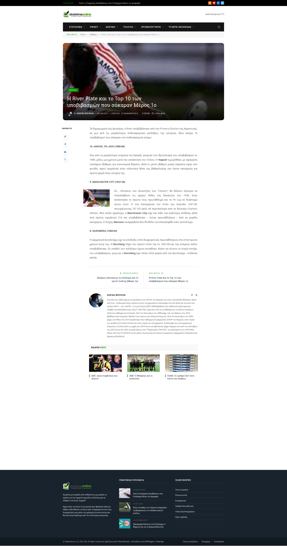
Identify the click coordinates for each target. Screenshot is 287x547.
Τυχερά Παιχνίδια (180, 26)
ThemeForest (124, 541)
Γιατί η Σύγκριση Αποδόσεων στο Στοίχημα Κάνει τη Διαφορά (148, 495)
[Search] (218, 27)
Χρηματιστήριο (151, 26)
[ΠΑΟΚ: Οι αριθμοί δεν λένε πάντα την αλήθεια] (181, 363)
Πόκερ (94, 26)
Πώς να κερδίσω (190, 541)
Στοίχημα (75, 26)
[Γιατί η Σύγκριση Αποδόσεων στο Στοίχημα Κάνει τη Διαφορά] (124, 493)
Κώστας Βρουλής (85, 113)
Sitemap (160, 541)
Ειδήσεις (73, 90)
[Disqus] (143, 424)
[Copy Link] (65, 137)
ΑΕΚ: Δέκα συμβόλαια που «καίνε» (104, 377)
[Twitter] (65, 159)
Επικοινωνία (181, 495)
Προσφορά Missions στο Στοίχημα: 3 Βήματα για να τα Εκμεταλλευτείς (149, 525)
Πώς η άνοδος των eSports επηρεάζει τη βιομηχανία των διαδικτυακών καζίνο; (112, 3)
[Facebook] (65, 144)
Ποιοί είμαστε (181, 489)
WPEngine (149, 541)
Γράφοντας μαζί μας (184, 506)
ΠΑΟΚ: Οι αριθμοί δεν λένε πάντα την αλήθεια (180, 377)
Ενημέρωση (180, 500)
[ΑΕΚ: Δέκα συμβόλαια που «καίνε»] (105, 363)
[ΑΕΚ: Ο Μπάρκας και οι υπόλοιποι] (143, 363)
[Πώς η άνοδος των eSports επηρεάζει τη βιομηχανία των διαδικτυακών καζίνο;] (124, 507)
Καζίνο (110, 26)
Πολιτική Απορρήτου (185, 511)
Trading (128, 26)
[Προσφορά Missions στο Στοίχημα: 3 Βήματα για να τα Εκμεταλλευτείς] (124, 523)
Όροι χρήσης (181, 517)
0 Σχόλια (146, 113)
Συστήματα (219, 541)
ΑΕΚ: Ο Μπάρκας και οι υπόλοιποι (141, 377)
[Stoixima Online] (77, 14)
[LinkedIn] (65, 152)
